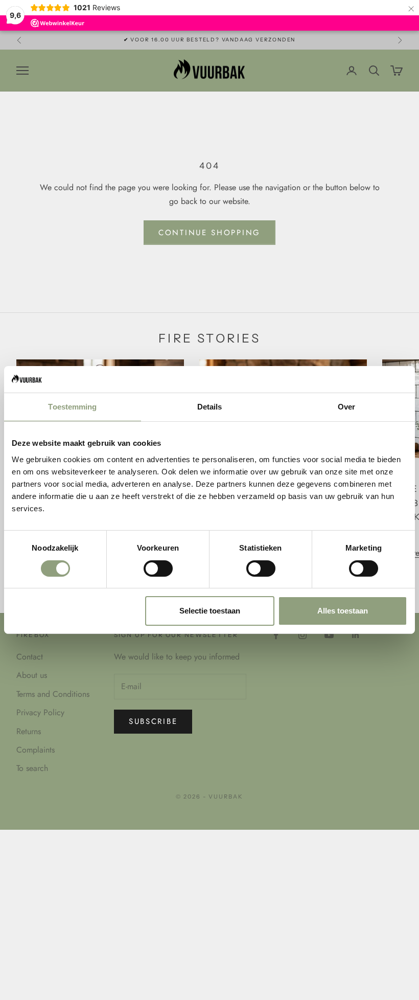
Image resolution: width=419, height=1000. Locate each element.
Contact (29, 657)
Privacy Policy (40, 712)
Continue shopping (209, 232)
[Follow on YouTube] (329, 635)
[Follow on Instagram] (302, 635)
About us (31, 675)
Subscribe (153, 721)
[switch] (158, 568)
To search (32, 768)
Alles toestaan (342, 610)
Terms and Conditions (52, 694)
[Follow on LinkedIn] (356, 635)
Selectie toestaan (209, 610)
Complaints (35, 750)
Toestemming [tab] (72, 406)
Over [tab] (346, 406)
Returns (28, 731)
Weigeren (77, 610)
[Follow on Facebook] (276, 635)
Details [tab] (209, 406)
